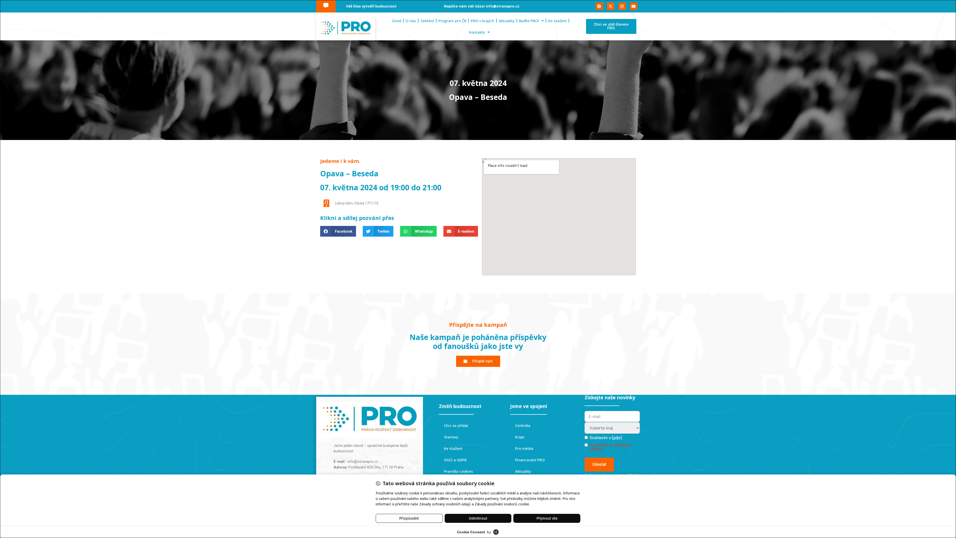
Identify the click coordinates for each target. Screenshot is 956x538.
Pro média (524, 448)
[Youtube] (633, 6)
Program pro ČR (452, 20)
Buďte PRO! (529, 20)
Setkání (427, 20)
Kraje (519, 436)
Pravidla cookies (458, 471)
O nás (411, 20)
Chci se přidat (456, 425)
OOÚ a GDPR (455, 459)
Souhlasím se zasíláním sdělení (610, 447)
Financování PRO (530, 459)
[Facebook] (599, 6)
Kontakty (477, 32)
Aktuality (507, 20)
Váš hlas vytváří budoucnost (371, 6)
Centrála (522, 425)
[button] (338, 231)
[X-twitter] (610, 6)
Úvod (396, 20)
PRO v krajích (482, 20)
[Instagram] (622, 6)
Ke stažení (557, 20)
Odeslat (599, 464)
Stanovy (451, 436)
